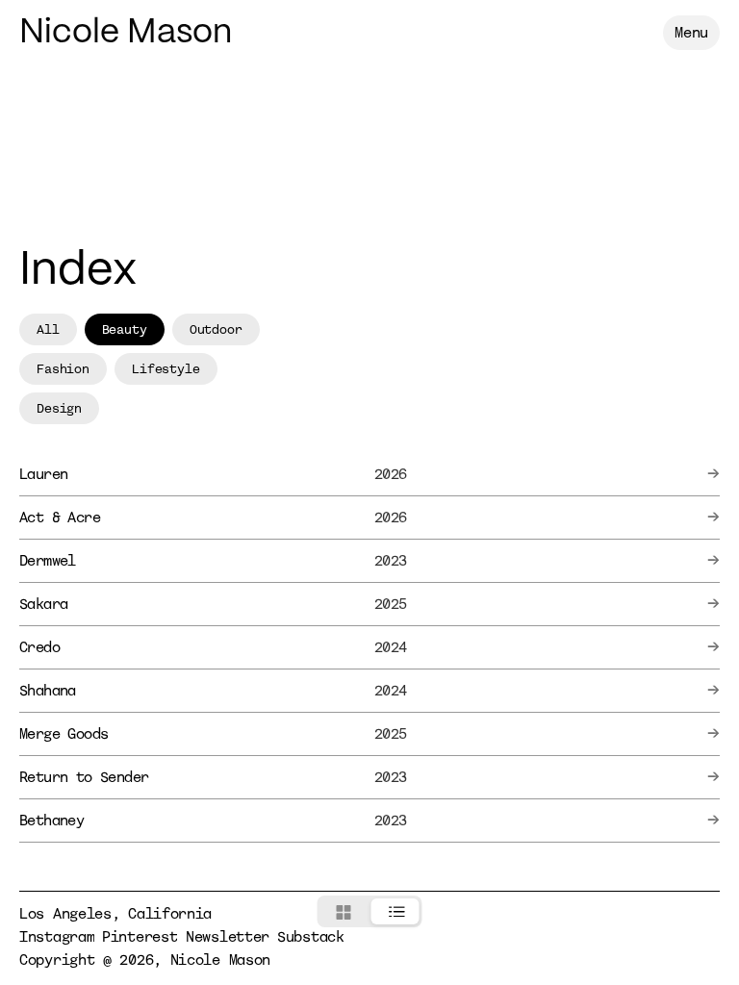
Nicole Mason (125, 33)
